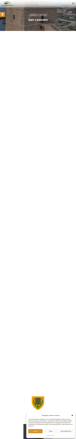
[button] (72, 415)
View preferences (66, 431)
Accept (35, 431)
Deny (50, 431)
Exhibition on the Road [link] (38, 15)
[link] (2, 14)
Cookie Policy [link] (51, 435)
